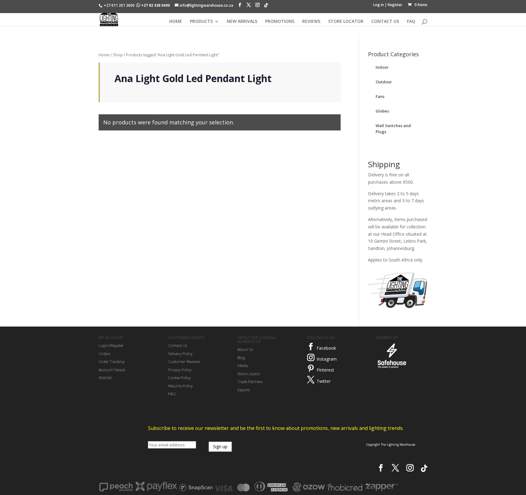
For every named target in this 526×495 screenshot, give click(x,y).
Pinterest (325, 370)
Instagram (327, 359)
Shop (118, 54)
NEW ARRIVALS (242, 21)
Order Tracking (111, 361)
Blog (241, 357)
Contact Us (177, 345)
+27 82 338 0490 (155, 5)
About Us (245, 349)
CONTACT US (385, 21)
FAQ (411, 21)
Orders (104, 353)
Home (104, 54)
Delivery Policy (180, 353)
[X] (249, 6)
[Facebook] (240, 6)
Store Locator (248, 374)
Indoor (382, 67)
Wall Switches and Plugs (393, 128)
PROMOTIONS (279, 21)
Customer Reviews (184, 361)
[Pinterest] (310, 368)
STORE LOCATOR (345, 21)
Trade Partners (250, 381)
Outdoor (384, 82)
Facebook (326, 348)
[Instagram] (257, 6)
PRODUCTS (201, 21)
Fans (380, 96)
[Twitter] (310, 379)
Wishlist (105, 378)
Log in (378, 4)
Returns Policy (180, 386)
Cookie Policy (179, 378)
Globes (382, 111)
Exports (243, 390)
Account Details (112, 370)
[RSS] (266, 6)
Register (395, 4)
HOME (175, 21)
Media (242, 365)
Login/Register (111, 345)
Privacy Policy (179, 370)
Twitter (324, 381)
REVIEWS (311, 21)
